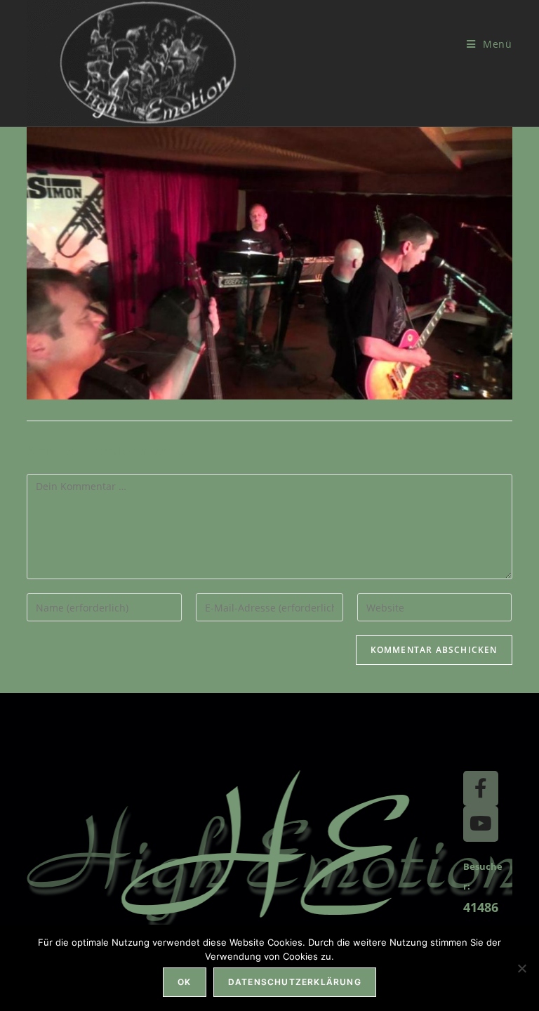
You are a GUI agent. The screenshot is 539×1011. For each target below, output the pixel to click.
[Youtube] (480, 823)
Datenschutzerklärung (294, 982)
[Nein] (521, 968)
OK (184, 982)
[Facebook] (480, 788)
